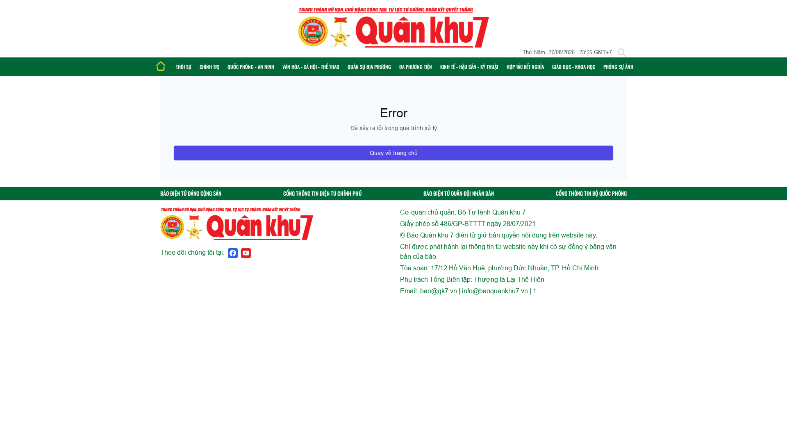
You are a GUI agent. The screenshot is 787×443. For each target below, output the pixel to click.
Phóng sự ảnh (618, 66)
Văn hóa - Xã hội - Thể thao (310, 66)
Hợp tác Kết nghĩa (525, 66)
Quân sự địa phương (369, 66)
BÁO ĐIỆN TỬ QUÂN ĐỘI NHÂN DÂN (458, 193)
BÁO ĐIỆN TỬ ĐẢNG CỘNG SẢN (190, 193)
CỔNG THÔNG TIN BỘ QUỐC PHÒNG (591, 193)
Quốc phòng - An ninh (250, 66)
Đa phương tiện (415, 66)
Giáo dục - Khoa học (573, 66)
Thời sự (183, 66)
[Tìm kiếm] (622, 52)
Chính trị (209, 66)
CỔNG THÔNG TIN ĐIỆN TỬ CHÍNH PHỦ (322, 193)
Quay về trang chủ (394, 153)
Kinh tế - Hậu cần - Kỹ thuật (469, 66)
